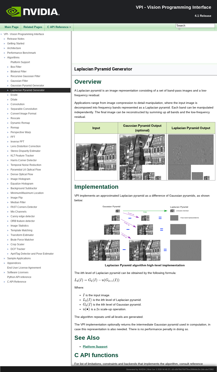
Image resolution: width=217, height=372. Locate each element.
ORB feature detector (23, 221)
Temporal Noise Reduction (26, 164)
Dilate (14, 99)
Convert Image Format (23, 113)
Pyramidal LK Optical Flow (26, 169)
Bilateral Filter (18, 71)
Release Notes (15, 38)
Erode (14, 94)
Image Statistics (20, 225)
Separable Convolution (24, 108)
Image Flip (17, 197)
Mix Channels (18, 211)
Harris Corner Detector (24, 160)
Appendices (14, 263)
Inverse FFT (17, 141)
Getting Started (15, 43)
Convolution (18, 104)
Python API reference (19, 277)
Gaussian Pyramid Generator (27, 85)
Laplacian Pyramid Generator (28, 90)
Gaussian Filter (19, 80)
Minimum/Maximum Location (27, 193)
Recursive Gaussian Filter (25, 76)
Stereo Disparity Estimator (25, 150)
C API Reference (57, 27)
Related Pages (33, 27)
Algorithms (13, 57)
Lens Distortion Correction (26, 146)
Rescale (15, 118)
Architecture (14, 48)
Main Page (11, 27)
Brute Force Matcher (22, 239)
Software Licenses (17, 272)
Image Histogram (20, 179)
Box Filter (16, 66)
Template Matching (21, 230)
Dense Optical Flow (22, 174)
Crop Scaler (17, 244)
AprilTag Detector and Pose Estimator (32, 253)
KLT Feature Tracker (22, 155)
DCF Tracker (18, 249)
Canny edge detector (23, 216)
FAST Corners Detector (24, 207)
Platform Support (20, 62)
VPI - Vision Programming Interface (24, 34)
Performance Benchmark (21, 52)
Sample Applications (19, 258)
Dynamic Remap (20, 122)
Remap (15, 127)
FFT (13, 136)
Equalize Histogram (22, 183)
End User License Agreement (24, 267)
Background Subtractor (24, 188)
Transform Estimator (22, 235)
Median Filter (18, 202)
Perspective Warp (21, 132)
